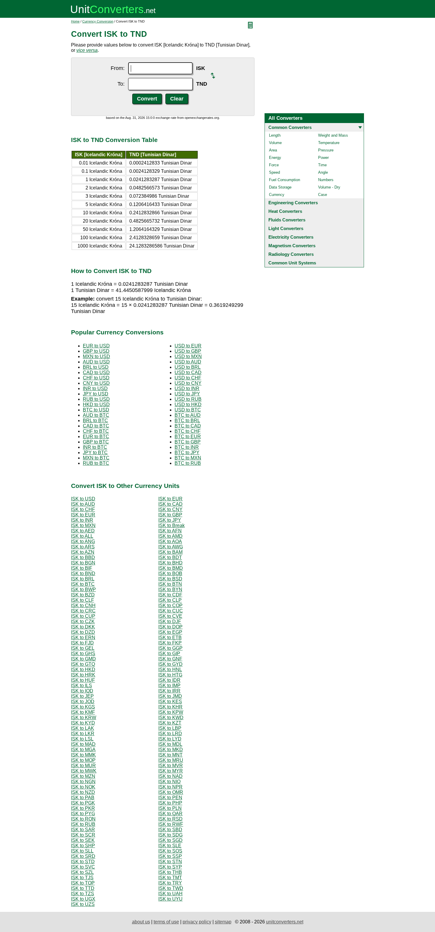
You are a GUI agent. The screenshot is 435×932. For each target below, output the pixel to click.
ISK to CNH (83, 605)
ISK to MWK (83, 770)
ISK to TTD (82, 888)
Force (274, 165)
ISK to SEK (83, 840)
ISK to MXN (83, 525)
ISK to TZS (82, 893)
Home (75, 21)
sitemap (223, 921)
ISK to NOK (83, 786)
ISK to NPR (170, 786)
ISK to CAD (170, 504)
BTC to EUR (188, 436)
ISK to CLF (82, 600)
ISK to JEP (82, 696)
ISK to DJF (169, 621)
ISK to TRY (170, 882)
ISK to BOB (170, 573)
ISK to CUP (83, 616)
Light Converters (285, 228)
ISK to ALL (82, 536)
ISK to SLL (82, 850)
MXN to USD (96, 356)
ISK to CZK (83, 621)
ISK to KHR (170, 706)
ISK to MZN (83, 776)
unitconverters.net (284, 921)
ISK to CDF (170, 594)
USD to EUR (188, 345)
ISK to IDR (169, 680)
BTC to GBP (188, 441)
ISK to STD (83, 861)
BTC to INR (187, 447)
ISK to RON (83, 818)
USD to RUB (188, 399)
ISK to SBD (170, 829)
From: (118, 68)
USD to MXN (188, 356)
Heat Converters (285, 211)
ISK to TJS (82, 877)
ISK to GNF (170, 658)
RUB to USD (96, 399)
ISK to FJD (82, 642)
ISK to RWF (170, 824)
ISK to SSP (170, 856)
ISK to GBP (170, 514)
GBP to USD (96, 351)
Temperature (328, 143)
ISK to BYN (170, 589)
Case (322, 194)
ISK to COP (170, 605)
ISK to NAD (170, 776)
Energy (275, 157)
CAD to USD (96, 372)
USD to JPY (187, 393)
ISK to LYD (169, 738)
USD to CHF (188, 377)
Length (275, 135)
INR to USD (95, 388)
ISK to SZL (82, 872)
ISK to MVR (170, 765)
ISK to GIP (169, 653)
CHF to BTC (96, 431)
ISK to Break (171, 525)
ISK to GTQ (83, 664)
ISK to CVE (170, 616)
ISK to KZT (169, 722)
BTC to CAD (188, 425)
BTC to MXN (188, 457)
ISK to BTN (170, 584)
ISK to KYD (83, 722)
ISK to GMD (83, 658)
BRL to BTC (95, 420)
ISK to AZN (82, 552)
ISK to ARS (83, 546)
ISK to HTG (170, 674)
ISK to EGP (170, 632)
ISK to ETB (170, 637)
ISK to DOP (170, 626)
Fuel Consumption (284, 180)
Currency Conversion (97, 21)
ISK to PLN (170, 808)
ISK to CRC (83, 610)
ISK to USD (83, 498)
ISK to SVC (83, 866)
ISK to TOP (83, 882)
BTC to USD (96, 409)
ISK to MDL (170, 744)
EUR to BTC (96, 436)
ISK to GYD (170, 664)
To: (121, 84)
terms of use (166, 921)
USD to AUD (188, 361)
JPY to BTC (95, 452)
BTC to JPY (187, 452)
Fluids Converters (286, 219)
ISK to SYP (170, 866)
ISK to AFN (170, 530)
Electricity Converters (290, 237)
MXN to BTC (96, 457)
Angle (323, 172)
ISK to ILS (81, 685)
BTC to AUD (188, 415)
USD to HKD (188, 404)
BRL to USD (96, 367)
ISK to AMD (170, 536)
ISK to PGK (83, 802)
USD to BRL (188, 367)
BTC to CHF (188, 431)
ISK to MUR (83, 765)
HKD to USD (96, 404)
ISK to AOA (170, 541)
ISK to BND (83, 573)
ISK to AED (83, 530)
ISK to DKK (83, 626)
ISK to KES (170, 701)
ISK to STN (170, 861)
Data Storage (280, 187)
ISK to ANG (83, 541)
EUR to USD (96, 345)
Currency (276, 194)
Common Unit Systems (292, 262)
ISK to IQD (82, 690)
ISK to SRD (83, 856)
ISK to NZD (83, 792)
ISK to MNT (170, 754)
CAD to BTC (96, 425)
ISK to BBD (83, 557)
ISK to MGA (83, 749)
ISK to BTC (83, 584)
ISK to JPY (169, 520)
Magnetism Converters (291, 245)
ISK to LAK (82, 728)
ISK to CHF (83, 509)
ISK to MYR (170, 770)
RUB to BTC (96, 463)
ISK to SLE (169, 845)
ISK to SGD (170, 840)
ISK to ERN (83, 637)
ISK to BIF (81, 568)
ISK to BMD (170, 568)
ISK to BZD (83, 594)
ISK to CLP (170, 600)
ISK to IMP (169, 685)
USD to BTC (188, 409)
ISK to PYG (83, 813)
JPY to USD (95, 393)
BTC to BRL (187, 420)
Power (323, 157)
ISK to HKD (83, 669)
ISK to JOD (82, 701)
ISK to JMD (170, 696)
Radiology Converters (291, 254)
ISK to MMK (83, 754)
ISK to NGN (83, 781)
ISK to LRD (170, 733)
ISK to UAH (170, 893)
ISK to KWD (170, 717)
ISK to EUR (170, 498)
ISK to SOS (170, 850)
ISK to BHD (170, 562)
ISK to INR (82, 520)
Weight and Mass (333, 135)
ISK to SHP (83, 845)
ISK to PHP (170, 802)
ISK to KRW (83, 717)
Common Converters (290, 127)
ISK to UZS (83, 904)
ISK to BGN (83, 562)
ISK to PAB (82, 797)
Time (322, 165)
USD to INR (187, 388)
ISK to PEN (170, 797)
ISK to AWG (170, 546)
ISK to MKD (170, 749)
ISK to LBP (169, 728)
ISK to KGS (83, 706)
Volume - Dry (329, 187)
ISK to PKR (83, 808)
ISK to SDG (170, 834)
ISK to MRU (170, 760)
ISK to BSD (170, 578)
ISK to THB (170, 872)
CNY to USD (96, 383)
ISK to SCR (83, 834)
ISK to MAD (83, 744)
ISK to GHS (83, 653)
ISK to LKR (82, 733)
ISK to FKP (170, 642)
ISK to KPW (170, 712)
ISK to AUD (83, 504)
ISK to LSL (82, 738)
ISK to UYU (170, 898)
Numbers (326, 180)
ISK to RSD (170, 818)
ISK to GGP (170, 648)
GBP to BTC (96, 441)
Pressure (326, 150)
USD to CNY (188, 383)
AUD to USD (96, 361)
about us (141, 921)
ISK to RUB (83, 824)
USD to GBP (188, 351)
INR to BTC (95, 447)
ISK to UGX (83, 898)
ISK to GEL (82, 648)
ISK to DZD (83, 632)
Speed (274, 172)
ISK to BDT (170, 557)
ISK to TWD (170, 888)
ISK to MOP (83, 760)
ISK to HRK (83, 674)
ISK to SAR (83, 829)
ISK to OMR (170, 792)
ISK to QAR (170, 813)
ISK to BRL (82, 578)
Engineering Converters (293, 202)
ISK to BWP (83, 589)
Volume (275, 143)
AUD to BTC (96, 415)
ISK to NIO (169, 781)
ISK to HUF (83, 680)
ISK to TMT (170, 877)
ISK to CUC (170, 610)
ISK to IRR (169, 690)
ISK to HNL (170, 669)
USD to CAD (188, 372)
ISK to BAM (170, 552)
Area (273, 150)
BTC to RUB (188, 463)
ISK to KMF (83, 712)
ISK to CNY (170, 509)
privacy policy (197, 921)
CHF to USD (96, 377)
